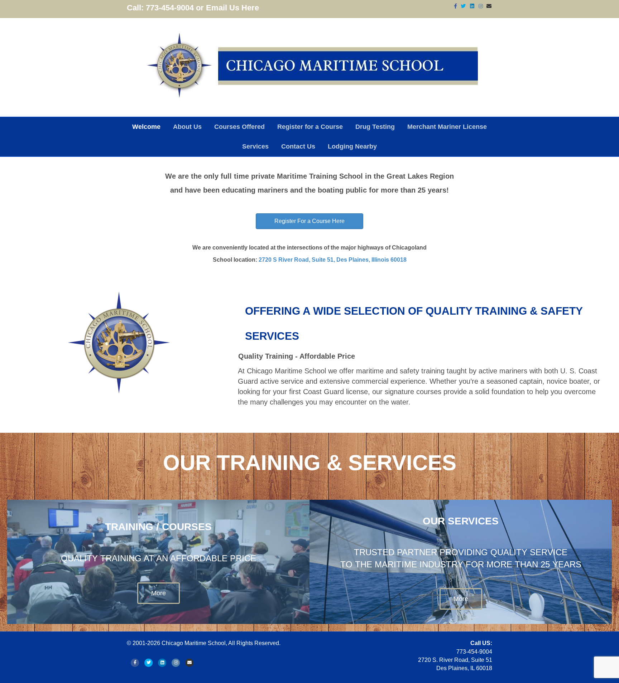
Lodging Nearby (352, 146)
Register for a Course (310, 126)
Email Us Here (232, 7)
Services (255, 146)
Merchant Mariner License (447, 126)
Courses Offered (239, 126)
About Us (187, 126)
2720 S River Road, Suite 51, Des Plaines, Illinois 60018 (333, 260)
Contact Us (298, 146)
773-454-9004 (170, 7)
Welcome (146, 126)
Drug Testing (375, 126)
